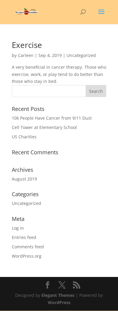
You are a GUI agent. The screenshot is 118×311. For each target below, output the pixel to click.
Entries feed (24, 237)
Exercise (27, 44)
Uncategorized (26, 203)
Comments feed (28, 247)
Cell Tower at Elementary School (44, 127)
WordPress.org (26, 256)
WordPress (59, 302)
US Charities (24, 137)
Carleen (26, 55)
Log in (18, 228)
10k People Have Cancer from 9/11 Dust (52, 118)
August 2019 (24, 179)
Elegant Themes (57, 295)
